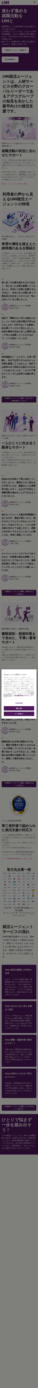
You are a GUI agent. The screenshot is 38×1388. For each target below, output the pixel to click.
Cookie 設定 (19, 703)
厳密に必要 (19, 708)
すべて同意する (19, 714)
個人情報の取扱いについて (21, 695)
